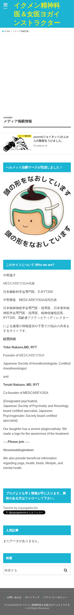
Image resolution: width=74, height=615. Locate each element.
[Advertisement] (37, 74)
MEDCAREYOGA (15, 283)
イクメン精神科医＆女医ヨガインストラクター (37, 13)
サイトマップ (32, 597)
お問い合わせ (14, 597)
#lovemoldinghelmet (18, 450)
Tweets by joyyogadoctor (20, 508)
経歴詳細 (9, 339)
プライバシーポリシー (55, 597)
